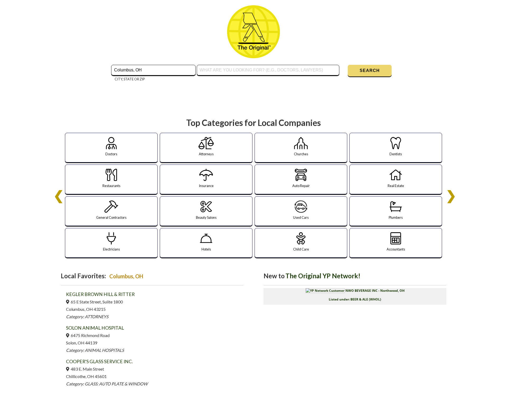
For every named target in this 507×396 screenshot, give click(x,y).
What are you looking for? (220, 64)
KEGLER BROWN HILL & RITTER (100, 294)
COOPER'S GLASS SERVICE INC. (99, 361)
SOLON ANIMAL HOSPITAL (95, 328)
